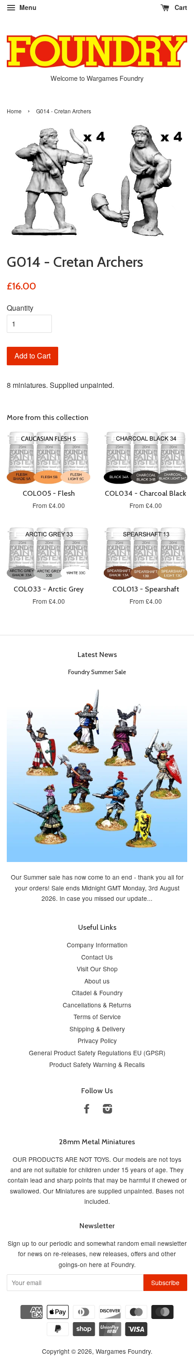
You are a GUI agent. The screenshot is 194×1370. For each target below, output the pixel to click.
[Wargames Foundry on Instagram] (107, 1109)
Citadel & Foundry (97, 992)
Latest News (97, 654)
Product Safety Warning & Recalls (97, 1064)
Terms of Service (97, 1016)
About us (97, 980)
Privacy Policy (97, 1040)
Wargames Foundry (123, 1351)
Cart (180, 7)
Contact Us (97, 956)
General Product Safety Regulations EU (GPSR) (97, 1052)
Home (14, 111)
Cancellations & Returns (97, 1004)
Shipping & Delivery (97, 1028)
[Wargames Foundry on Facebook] (87, 1109)
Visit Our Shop (97, 968)
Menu (27, 7)
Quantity (20, 308)
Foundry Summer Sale (97, 672)
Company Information (97, 944)
